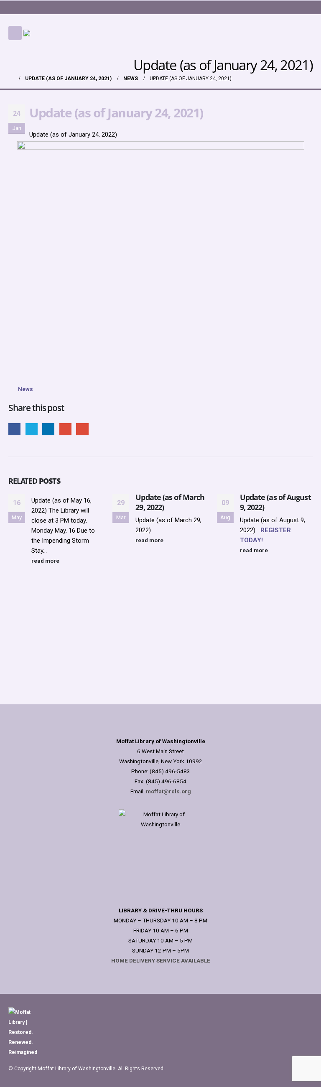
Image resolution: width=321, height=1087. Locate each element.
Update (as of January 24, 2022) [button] (73, 134)
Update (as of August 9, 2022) (275, 502)
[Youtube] (295, 7)
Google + (65, 429)
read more (46, 560)
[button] (15, 33)
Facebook (14, 429)
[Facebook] (283, 7)
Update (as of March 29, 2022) (169, 502)
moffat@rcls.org (168, 791)
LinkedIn (48, 429)
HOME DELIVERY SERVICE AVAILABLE (160, 960)
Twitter (31, 429)
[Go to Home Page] (10, 79)
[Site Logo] (65, 33)
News (25, 389)
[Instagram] (307, 7)
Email (82, 429)
